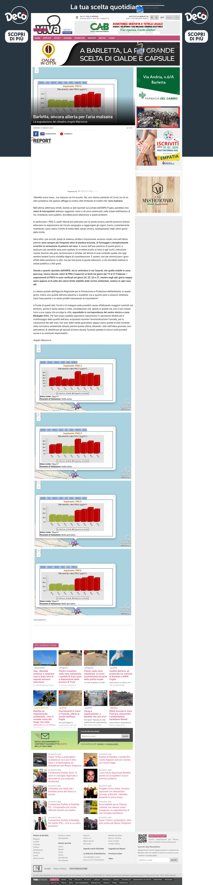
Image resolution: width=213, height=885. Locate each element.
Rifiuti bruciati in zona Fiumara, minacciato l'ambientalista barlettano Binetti (120, 715)
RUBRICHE (80, 38)
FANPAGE (67, 33)
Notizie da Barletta (40, 835)
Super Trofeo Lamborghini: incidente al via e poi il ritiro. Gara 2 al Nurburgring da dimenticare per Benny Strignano (65, 761)
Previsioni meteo (115, 853)
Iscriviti (125, 736)
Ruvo (71, 883)
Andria (63, 880)
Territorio (36, 853)
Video (110, 858)
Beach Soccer (88, 841)
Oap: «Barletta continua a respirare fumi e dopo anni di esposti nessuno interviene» (43, 676)
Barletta (54, 880)
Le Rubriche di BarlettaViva (94, 853)
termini (100, 744)
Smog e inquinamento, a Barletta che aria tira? (95, 714)
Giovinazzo (126, 880)
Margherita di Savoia (142, 880)
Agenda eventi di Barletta (93, 849)
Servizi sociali (38, 858)
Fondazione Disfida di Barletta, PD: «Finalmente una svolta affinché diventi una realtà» (64, 807)
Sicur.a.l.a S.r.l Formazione (93, 860)
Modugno (169, 880)
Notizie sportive (64, 843)
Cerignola (106, 880)
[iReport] (83, 140)
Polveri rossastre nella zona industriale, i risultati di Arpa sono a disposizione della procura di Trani (70, 676)
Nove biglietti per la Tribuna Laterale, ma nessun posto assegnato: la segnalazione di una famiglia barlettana (114, 808)
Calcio (60, 847)
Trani (114, 883)
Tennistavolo (63, 860)
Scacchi (86, 835)
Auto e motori (113, 841)
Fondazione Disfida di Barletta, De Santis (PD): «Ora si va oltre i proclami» (64, 823)
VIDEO (112, 38)
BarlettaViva (47, 23)
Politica (36, 847)
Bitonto (87, 880)
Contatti (47, 869)
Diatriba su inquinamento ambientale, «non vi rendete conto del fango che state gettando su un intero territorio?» (44, 719)
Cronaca (36, 844)
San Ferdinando (82, 883)
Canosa (97, 880)
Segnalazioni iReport (116, 849)
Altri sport (87, 844)
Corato (116, 880)
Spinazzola (96, 883)
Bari (70, 880)
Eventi (35, 855)
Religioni (36, 839)
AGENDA (68, 38)
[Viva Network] (40, 880)
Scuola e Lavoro (64, 835)
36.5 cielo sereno (94, 17)
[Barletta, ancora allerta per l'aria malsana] (83, 377)
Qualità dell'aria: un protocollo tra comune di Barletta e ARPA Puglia (120, 675)
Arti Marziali (63, 858)
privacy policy (112, 744)
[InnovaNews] (37, 871)
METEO (102, 38)
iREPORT (92, 38)
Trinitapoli (123, 883)
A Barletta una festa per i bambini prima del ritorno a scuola (62, 791)
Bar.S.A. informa (114, 838)
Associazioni (63, 838)
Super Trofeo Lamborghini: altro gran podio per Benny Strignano (115, 821)
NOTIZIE (47, 38)
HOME (37, 38)
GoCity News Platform (78, 868)
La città (36, 842)
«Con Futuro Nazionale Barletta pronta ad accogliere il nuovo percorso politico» (115, 775)
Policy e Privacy (59, 869)
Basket (60, 849)
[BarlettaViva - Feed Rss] (156, 17)
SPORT (57, 38)
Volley (60, 852)
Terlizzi (106, 883)
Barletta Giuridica (115, 835)
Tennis (60, 855)
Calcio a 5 (87, 838)
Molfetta (55, 883)
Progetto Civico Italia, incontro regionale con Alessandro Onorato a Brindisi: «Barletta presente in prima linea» (114, 793)
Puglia (64, 883)
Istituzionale (38, 850)
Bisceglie (78, 880)
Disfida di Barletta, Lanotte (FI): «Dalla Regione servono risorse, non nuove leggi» (115, 760)
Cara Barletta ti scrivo (91, 857)
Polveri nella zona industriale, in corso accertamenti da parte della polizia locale (95, 675)
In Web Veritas (114, 844)
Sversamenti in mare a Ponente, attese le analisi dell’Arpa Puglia (69, 715)
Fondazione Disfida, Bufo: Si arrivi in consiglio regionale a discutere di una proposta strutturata (63, 777)
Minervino (158, 880)
